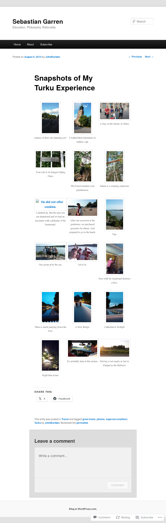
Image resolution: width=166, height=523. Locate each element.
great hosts (89, 419)
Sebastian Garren (38, 21)
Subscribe (46, 44)
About (30, 44)
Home (17, 44)
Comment (117, 485)
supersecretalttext (116, 419)
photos (101, 419)
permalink (82, 423)
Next (149, 56)
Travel (65, 419)
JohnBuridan (52, 57)
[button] (50, 122)
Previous (135, 56)
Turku (37, 423)
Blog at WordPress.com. (83, 509)
